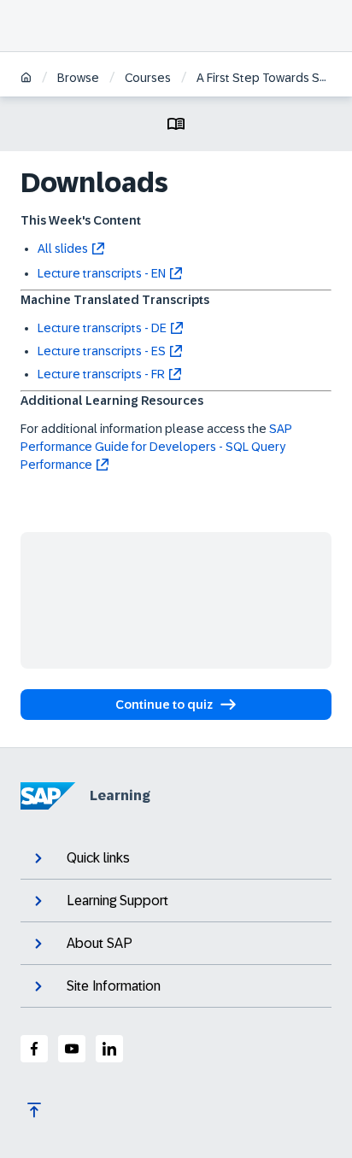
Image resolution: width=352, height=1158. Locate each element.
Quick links (98, 858)
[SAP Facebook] (34, 1048)
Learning (120, 795)
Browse (78, 78)
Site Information (114, 986)
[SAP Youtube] (71, 1048)
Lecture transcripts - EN (102, 273)
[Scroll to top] (34, 1110)
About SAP (99, 943)
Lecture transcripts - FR (101, 374)
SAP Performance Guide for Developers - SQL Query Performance (156, 446)
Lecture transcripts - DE (102, 328)
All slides (63, 248)
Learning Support (117, 900)
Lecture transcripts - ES (102, 351)
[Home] (26, 79)
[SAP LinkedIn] (109, 1048)
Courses (148, 78)
